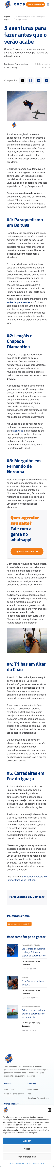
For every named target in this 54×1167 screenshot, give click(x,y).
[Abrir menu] (48, 4)
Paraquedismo (28, 945)
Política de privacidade (34, 1163)
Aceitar (27, 1140)
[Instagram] (18, 4)
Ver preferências (27, 1156)
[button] (49, 1110)
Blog (29, 1094)
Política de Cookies (16, 1163)
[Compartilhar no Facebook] (30, 80)
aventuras (17, 430)
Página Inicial (7, 18)
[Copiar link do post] (46, 80)
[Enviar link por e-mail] (38, 80)
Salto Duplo (9, 1089)
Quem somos (33, 1089)
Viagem (37, 945)
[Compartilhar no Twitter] (22, 80)
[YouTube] (21, 4)
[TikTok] (24, 4)
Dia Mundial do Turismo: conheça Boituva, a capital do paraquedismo (34, 952)
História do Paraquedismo (38, 1098)
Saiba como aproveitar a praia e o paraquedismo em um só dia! (33, 1013)
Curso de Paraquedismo (14, 1094)
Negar (27, 1148)
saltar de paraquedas (18, 302)
